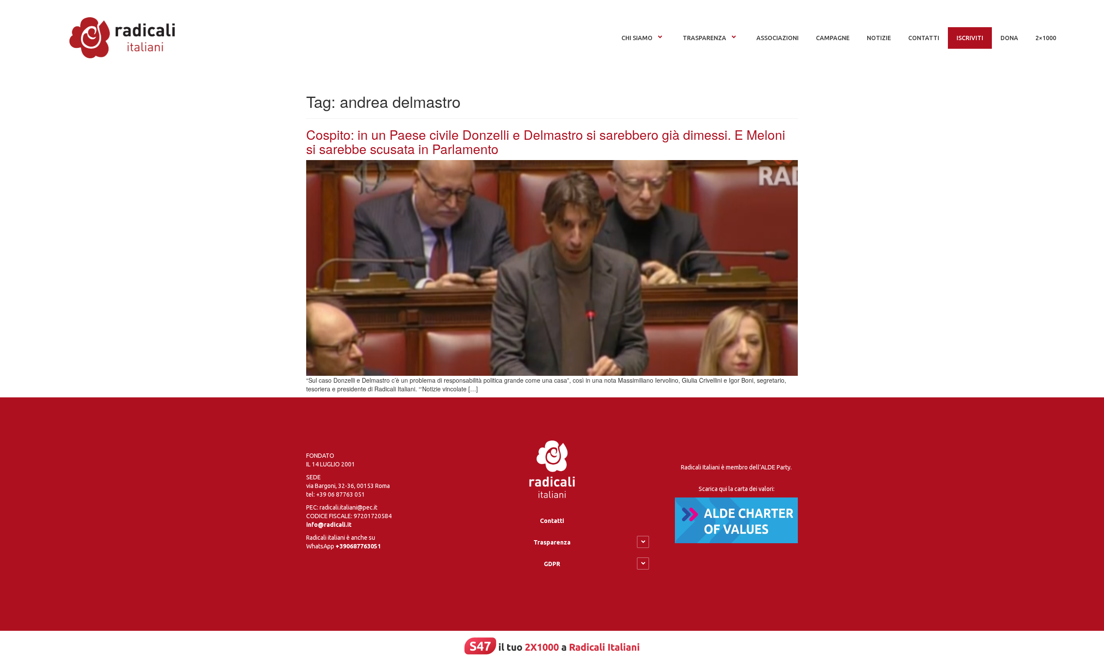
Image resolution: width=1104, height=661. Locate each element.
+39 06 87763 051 (340, 494)
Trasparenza (704, 38)
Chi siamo (636, 38)
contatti (923, 38)
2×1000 (1045, 38)
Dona (1009, 38)
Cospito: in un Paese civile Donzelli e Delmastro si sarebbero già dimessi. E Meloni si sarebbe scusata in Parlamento (545, 141)
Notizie (879, 38)
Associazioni (777, 38)
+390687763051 (358, 546)
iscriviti (970, 38)
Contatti (552, 520)
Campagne (833, 38)
